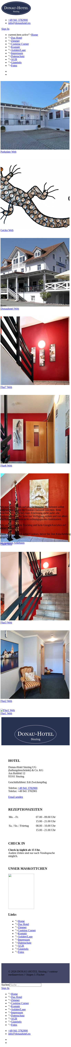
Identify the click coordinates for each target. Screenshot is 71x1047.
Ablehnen (19, 542)
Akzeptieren (6, 542)
